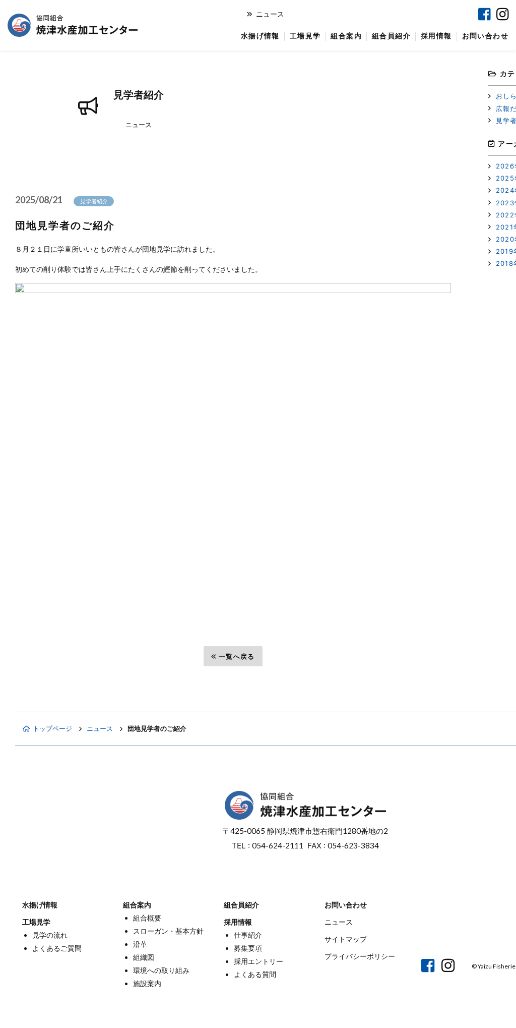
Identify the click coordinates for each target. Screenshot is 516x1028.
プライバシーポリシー (360, 956)
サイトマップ (346, 939)
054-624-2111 (277, 845)
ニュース (270, 14)
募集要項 (248, 948)
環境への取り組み (161, 970)
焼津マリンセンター (430, 14)
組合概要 (147, 917)
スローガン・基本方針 (168, 931)
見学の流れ (50, 935)
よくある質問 (255, 974)
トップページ (52, 728)
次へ (426, 656)
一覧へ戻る (237, 656)
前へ (40, 656)
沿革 (140, 944)
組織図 (143, 957)
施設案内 (147, 983)
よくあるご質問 (57, 948)
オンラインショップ (349, 14)
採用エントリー (258, 961)
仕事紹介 (248, 935)
